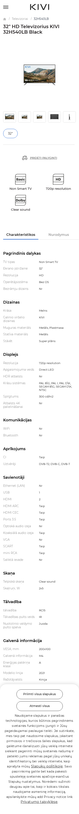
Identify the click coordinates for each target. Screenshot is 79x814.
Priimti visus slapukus (39, 694)
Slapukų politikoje (47, 766)
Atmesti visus (39, 706)
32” (10, 133)
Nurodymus (58, 235)
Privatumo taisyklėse (39, 802)
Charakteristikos (20, 235)
